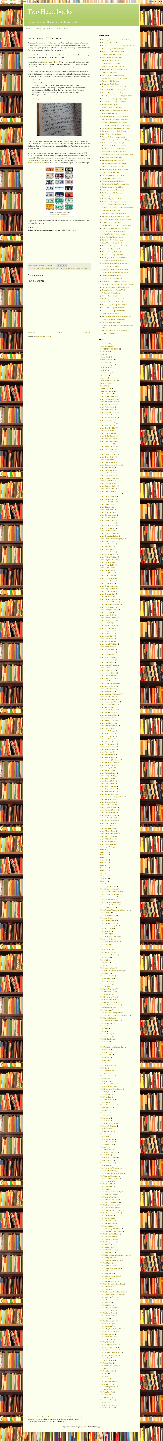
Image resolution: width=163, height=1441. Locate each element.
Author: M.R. (104, 681)
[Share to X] (62, 265)
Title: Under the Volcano (107, 1381)
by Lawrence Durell (116, 128)
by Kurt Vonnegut (114, 281)
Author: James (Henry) (107, 636)
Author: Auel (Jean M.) (107, 407)
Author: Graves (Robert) (107, 581)
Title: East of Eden (106, 986)
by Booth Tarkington (117, 40)
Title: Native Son (105, 1094)
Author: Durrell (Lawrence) (108, 541)
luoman (85, 1427)
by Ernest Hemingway (115, 116)
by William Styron (113, 51)
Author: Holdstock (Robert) (108, 618)
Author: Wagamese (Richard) (109, 815)
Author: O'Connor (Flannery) (109, 725)
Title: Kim (103, 1063)
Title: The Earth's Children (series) (111, 1210)
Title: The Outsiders (106, 1287)
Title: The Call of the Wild (108, 1197)
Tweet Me (31, 1417)
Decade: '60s (103, 865)
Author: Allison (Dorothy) (108, 396)
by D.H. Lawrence (113, 190)
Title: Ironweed (104, 1057)
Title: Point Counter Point (108, 1123)
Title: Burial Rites (105, 957)
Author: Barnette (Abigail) (108, 417)
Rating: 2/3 (103, 878)
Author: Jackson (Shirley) (108, 628)
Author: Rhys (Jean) (106, 752)
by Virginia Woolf (113, 290)
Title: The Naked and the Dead (109, 1276)
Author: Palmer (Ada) (106, 733)
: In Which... (104, 362)
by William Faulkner (113, 175)
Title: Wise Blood (105, 1395)
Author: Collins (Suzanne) (108, 496)
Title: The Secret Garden (107, 1315)
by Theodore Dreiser (112, 237)
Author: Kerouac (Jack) (107, 649)
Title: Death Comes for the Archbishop (112, 971)
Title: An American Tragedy (108, 926)
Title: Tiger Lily (105, 1358)
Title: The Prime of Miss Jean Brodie (111, 1294)
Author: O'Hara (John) (107, 728)
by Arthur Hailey (50, 62)
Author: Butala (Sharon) (107, 467)
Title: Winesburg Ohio (107, 1392)
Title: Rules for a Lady (107, 1144)
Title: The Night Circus (107, 1279)
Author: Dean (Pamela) (107, 512)
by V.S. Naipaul (113, 90)
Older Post (87, 332)
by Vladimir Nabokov (112, 178)
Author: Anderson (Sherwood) (109, 402)
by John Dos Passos (110, 266)
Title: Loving (104, 1078)
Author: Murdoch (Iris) (107, 718)
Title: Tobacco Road (106, 1363)
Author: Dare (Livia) (106, 507)
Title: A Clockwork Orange (108, 889)
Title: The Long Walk (106, 1252)
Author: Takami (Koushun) (108, 805)
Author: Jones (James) (106, 639)
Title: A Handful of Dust (107, 899)
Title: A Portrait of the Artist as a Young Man (114, 910)
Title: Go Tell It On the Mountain (110, 1005)
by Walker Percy (112, 157)
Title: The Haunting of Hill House (110, 1229)
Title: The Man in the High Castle (110, 1268)
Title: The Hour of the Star (108, 1236)
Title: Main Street (105, 1081)
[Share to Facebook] (64, 265)
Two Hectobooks (50, 11)
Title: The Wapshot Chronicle (109, 1344)
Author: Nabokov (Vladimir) (109, 720)
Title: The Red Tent (106, 1305)
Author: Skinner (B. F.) (107, 781)
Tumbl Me (40, 1417)
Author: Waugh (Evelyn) (107, 826)
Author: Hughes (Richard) (108, 620)
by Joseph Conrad (110, 84)
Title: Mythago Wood (106, 1092)
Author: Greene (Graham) (108, 586)
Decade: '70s (103, 868)
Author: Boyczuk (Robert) (108, 446)
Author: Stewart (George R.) (109, 794)
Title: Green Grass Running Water (110, 1013)
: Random (103, 370)
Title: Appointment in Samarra (109, 936)
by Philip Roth (113, 181)
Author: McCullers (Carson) (108, 699)
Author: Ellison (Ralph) (107, 549)
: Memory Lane (104, 367)
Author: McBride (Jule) (107, 697)
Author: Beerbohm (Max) (108, 428)
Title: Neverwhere (105, 1097)
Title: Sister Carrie (105, 1150)
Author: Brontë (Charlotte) (108, 454)
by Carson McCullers (118, 284)
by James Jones (114, 152)
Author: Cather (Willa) (107, 483)
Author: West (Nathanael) (108, 828)
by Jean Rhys (112, 57)
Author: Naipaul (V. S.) (107, 723)
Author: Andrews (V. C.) (107, 404)
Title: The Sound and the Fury (109, 1331)
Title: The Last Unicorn (107, 1247)
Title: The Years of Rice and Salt (110, 1352)
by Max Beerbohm (113, 160)
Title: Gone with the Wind (108, 1007)
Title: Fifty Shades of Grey (108, 992)
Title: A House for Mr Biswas (109, 905)
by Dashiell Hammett (115, 169)
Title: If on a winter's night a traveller (111, 1047)
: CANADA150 (104, 352)
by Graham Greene (115, 216)
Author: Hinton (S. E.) (107, 615)
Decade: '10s (103, 852)
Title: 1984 (103, 884)
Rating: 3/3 (103, 881)
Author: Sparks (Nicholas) (108, 786)
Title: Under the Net (106, 1379)
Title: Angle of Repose (107, 928)
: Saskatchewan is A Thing (58, 268)
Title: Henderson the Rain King (109, 1021)
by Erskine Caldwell (113, 66)
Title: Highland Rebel (106, 1023)
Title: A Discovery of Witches (109, 894)
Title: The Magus (105, 1263)
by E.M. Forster (114, 101)
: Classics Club (104, 357)
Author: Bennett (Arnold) (108, 433)
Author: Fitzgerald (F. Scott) (109, 560)
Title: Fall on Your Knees (108, 989)
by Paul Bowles (113, 49)
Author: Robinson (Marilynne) (109, 762)
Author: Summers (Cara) (107, 802)
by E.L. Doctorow (110, 81)
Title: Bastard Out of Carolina (109, 942)
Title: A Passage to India (107, 907)
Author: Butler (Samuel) (107, 470)
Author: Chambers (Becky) (108, 486)
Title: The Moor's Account (108, 1271)
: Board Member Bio (106, 346)
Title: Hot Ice (104, 1028)
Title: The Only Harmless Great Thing (112, 1284)
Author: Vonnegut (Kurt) (107, 812)
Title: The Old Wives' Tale (108, 1281)
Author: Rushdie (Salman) (108, 773)
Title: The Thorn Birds (107, 1339)
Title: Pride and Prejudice (108, 1131)
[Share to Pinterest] (66, 265)
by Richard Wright (111, 275)
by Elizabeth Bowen (116, 87)
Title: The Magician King (108, 1258)
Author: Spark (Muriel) (107, 783)
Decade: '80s (103, 870)
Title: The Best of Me (106, 1184)
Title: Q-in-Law (105, 1134)
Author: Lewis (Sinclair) (107, 670)
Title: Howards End (106, 1036)
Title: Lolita (103, 1068)
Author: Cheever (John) (107, 489)
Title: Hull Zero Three (107, 1039)
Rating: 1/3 (103, 876)
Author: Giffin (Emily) (107, 575)
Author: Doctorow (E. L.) (108, 525)
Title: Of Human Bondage (108, 1105)
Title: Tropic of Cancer (107, 1368)
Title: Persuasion (105, 1118)
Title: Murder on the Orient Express (111, 1089)
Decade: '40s (103, 860)
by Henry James (112, 240)
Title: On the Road (105, 1107)
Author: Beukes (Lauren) (107, 436)
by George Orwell (112, 243)
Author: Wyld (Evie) (106, 847)
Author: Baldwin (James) (107, 415)
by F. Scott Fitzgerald (115, 252)
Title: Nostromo (105, 1102)
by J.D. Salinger (114, 146)
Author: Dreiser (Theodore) (108, 533)
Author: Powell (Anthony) (108, 744)
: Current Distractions (106, 359)
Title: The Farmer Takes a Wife (110, 1213)
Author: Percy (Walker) (107, 736)
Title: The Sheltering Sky (108, 1321)
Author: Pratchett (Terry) (107, 747)
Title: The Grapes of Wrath (108, 1223)
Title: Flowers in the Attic (108, 997)
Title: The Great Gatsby (107, 1226)
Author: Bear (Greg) (106, 425)
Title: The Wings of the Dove (109, 1350)
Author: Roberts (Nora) (107, 757)
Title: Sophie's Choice (106, 1163)
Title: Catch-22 (104, 963)
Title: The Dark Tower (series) (109, 1202)
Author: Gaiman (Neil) (107, 570)
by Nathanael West (115, 119)
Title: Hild (103, 1026)
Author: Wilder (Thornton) (108, 836)
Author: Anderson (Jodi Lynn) (109, 399)
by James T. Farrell (112, 249)
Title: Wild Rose (105, 1389)
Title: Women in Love (107, 1400)
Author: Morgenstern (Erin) (108, 715)
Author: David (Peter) (106, 510)
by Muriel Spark (117, 110)
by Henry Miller (112, 187)
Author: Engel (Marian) (107, 552)
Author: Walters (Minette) (108, 818)
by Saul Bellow (117, 96)
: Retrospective (104, 375)
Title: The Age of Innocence (108, 1176)
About (36, 28)
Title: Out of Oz (105, 1110)
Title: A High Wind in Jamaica (109, 902)
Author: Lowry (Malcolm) (108, 678)
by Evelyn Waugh (114, 99)
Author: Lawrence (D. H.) (108, 668)
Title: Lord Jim (104, 1073)
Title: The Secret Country (108, 1313)
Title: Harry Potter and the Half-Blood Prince (114, 1015)
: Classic (102, 354)
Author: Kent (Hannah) (107, 647)
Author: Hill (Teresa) (106, 612)
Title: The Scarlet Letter (107, 1308)
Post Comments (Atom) (43, 336)
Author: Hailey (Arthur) (73, 268)
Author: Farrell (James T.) (108, 554)
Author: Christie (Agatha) (108, 491)
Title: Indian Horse (106, 1052)
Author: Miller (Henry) (107, 707)
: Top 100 (103, 386)
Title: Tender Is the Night (108, 1171)
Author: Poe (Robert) (106, 739)
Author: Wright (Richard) (108, 844)
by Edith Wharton (114, 131)
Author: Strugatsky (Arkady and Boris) (112, 797)
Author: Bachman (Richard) (108, 412)
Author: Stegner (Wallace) (108, 789)
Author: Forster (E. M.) (107, 565)
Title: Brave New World (107, 952)
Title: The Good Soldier (107, 1221)
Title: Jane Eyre (105, 1060)
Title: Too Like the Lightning (109, 1366)
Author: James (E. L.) (106, 633)
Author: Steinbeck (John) (107, 791)
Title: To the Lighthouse (107, 1360)
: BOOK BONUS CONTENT (41, 268)
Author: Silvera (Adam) (107, 778)
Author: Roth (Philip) (106, 765)
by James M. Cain (118, 46)
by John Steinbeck (114, 305)
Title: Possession (105, 1128)
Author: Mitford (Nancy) (107, 712)
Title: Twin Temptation (107, 1371)
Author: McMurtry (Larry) (108, 704)
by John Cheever (115, 149)
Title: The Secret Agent (107, 1310)
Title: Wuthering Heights (107, 1405)
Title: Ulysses (104, 1376)
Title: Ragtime (104, 1136)
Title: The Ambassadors (107, 1181)
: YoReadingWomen (106, 394)
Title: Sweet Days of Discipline (109, 1168)
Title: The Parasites (106, 1289)
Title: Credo (103, 965)
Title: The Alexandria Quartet (109, 1178)
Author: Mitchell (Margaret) (108, 710)
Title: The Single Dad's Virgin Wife (111, 1329)
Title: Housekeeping (106, 1034)
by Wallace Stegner (113, 93)
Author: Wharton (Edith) (107, 831)
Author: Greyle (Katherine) (108, 589)
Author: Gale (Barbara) (107, 573)
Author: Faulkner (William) (108, 557)
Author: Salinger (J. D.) (107, 776)
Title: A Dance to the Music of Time (111, 891)
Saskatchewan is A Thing (45, 43)
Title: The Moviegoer (106, 1273)
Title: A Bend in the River (108, 886)
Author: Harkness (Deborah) (108, 602)
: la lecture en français (106, 365)
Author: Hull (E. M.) (106, 623)
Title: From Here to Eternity (109, 1002)
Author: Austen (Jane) (106, 410)
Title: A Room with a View (108, 915)
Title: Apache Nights (106, 934)
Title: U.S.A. (104, 1373)
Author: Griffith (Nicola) (107, 591)
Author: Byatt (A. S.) (106, 473)
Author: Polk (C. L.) (106, 741)
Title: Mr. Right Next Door (108, 1086)
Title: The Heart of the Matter (109, 1234)
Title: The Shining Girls (107, 1323)
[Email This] (58, 265)
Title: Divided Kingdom (107, 976)
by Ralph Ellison (112, 278)
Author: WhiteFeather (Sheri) (109, 834)
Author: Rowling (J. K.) (107, 768)
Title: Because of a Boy (107, 949)
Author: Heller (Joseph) (107, 607)
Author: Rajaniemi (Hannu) (108, 749)
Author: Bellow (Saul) (107, 431)
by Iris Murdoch (111, 54)
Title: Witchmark (105, 1397)
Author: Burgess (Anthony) (108, 462)
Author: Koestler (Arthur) (108, 660)
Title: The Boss (104, 1189)
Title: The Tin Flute (106, 1342)
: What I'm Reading (106, 388)
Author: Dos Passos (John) (108, 531)
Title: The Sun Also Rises (108, 1337)
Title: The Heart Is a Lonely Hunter (111, 1231)
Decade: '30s (103, 857)
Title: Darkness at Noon (107, 968)
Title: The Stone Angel (107, 1334)
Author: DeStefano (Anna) (108, 515)
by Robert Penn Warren (115, 228)
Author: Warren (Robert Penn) (109, 820)
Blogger (98, 1427)
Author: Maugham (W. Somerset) (110, 694)
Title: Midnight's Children (108, 1084)
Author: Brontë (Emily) (107, 457)
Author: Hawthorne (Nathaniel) (109, 604)
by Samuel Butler (114, 299)
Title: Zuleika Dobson (106, 1408)
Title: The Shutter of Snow (108, 1326)
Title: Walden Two (105, 1384)
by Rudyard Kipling (110, 104)
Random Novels (63, 28)
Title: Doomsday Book (107, 978)
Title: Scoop (103, 1147)
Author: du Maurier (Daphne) (109, 536)
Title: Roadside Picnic (106, 1142)
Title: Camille (104, 960)
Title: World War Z (106, 1402)
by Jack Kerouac (111, 172)
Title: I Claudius (105, 1042)
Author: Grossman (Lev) (107, 594)
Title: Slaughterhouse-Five (108, 1152)
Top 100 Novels (48, 28)
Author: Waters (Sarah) (107, 823)
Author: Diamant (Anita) (107, 517)
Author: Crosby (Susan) (107, 504)
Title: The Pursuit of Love (108, 1297)
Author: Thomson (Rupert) (108, 810)
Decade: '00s (103, 849)
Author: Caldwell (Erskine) (108, 478)
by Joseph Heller (110, 313)
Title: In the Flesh (105, 1049)
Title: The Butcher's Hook (108, 1194)
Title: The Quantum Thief (108, 1300)
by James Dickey (111, 210)
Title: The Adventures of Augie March (112, 1173)
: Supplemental (104, 383)
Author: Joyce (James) (106, 641)
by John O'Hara (115, 269)
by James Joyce (112, 107)
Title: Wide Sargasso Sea (107, 1387)
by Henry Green (109, 72)
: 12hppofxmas (104, 344)
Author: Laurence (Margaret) (109, 665)
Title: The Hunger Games (108, 1242)
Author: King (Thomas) (107, 654)
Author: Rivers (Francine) (108, 754)
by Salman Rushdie (114, 69)
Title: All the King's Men (107, 923)
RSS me (49, 1417)
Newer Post (31, 332)
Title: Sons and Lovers (107, 1160)
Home (28, 28)
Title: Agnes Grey (105, 918)
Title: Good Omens (106, 1010)
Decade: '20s (103, 855)
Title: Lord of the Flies (107, 1076)
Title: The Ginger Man (107, 1215)
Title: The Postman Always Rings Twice (112, 1292)
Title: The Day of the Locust (109, 1205)
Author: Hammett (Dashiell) (108, 599)
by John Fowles (110, 60)
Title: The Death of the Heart (109, 1207)
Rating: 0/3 (103, 873)
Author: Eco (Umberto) (107, 544)
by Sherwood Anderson (115, 263)
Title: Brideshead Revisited (108, 955)
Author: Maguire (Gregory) (108, 686)
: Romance (103, 378)
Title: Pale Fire (104, 1113)
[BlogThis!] (60, 265)
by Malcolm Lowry (114, 302)
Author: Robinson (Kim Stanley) (110, 760)
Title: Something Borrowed (108, 1157)
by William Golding (114, 213)
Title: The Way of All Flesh (108, 1347)
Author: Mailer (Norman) (108, 689)
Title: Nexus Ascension (107, 1100)
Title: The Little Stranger (108, 1250)
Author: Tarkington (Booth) (108, 807)
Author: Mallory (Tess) (107, 691)
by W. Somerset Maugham (117, 140)
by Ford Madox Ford (113, 166)
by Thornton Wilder (117, 225)
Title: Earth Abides (106, 984)
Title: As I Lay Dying (106, 939)
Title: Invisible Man (106, 1055)
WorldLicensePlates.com (36, 162)
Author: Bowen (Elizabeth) (108, 441)
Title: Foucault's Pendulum (108, 999)
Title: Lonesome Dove (107, 1071)
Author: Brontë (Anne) (107, 452)
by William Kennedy (111, 63)
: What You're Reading (107, 391)
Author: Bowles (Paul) (107, 444)
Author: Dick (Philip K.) (107, 520)
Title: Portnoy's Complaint (108, 1126)
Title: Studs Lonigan (106, 1165)
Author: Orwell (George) (107, 731)
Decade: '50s (103, 863)
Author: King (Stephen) (107, 652)
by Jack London (113, 75)
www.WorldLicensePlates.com (60, 214)
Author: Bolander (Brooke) (108, 439)
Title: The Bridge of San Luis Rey (110, 1192)
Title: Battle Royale (106, 944)
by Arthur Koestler (113, 311)
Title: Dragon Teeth (106, 981)
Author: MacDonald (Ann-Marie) (110, 683)
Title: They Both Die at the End (110, 1355)
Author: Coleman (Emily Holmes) (110, 494)
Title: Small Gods (105, 1155)
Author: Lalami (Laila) (107, 662)
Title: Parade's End (106, 1115)
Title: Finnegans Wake (107, 994)
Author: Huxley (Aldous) (107, 625)
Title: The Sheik (105, 1318)
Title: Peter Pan (104, 1121)
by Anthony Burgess (115, 143)
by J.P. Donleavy (112, 43)
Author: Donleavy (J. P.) (107, 528)
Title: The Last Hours (106, 1244)
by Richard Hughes (116, 125)
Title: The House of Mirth (108, 1239)
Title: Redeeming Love (107, 1139)
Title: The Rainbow (106, 1302)
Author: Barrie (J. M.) (107, 420)
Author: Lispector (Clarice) (108, 673)
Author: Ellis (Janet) (106, 546)
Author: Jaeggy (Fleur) (107, 631)
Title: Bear (103, 947)
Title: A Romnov (105, 913)
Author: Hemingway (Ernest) (109, 610)
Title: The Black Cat (106, 1186)
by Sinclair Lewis (111, 134)
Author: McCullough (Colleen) (109, 702)
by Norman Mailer (116, 184)
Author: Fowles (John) (107, 568)
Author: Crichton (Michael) (108, 502)
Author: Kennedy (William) (108, 644)
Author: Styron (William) (108, 799)
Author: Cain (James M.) (107, 475)
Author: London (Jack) (107, 675)
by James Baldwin (116, 219)
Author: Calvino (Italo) (107, 481)
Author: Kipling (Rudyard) (108, 657)
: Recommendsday (105, 373)
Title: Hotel (83, 268)
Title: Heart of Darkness (107, 1018)
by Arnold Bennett (114, 78)
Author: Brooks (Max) (107, 460)
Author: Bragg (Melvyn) (107, 449)
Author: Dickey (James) (107, 523)
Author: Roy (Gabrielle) (107, 770)
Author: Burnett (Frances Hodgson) (111, 465)
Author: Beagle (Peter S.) (108, 423)
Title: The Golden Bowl (107, 1218)
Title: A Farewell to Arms (108, 897)
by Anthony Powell (118, 208)
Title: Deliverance (105, 973)
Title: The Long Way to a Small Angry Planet (114, 1255)
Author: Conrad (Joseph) (107, 499)
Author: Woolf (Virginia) (108, 841)
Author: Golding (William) (108, 578)
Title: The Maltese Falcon (108, 1265)
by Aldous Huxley (114, 205)
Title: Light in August (106, 1065)
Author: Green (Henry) (107, 583)
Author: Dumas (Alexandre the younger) (112, 539)
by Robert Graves (111, 293)
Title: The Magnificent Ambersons (110, 1260)
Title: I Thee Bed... (106, 1044)
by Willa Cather (117, 155)
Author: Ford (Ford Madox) (108, 562)
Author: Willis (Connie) (107, 839)
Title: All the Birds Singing (108, 920)
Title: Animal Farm (106, 931)
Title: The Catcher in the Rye (109, 1200)
